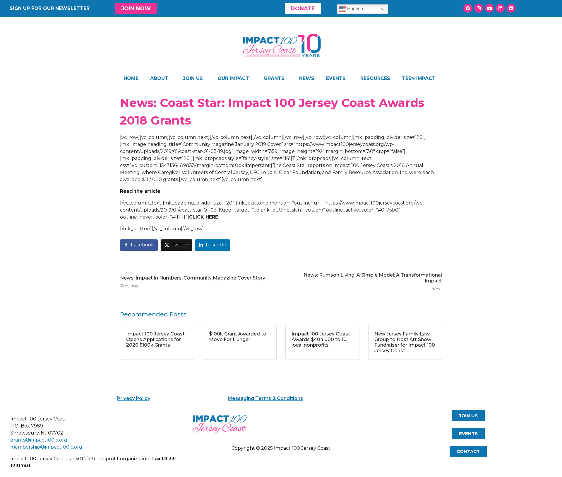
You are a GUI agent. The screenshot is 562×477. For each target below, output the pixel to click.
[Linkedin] (500, 8)
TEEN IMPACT (419, 78)
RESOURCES (375, 78)
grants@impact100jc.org (38, 440)
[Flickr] (511, 8)
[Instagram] (478, 8)
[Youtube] (489, 8)
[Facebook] (467, 8)
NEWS (306, 78)
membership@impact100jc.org (46, 447)
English (354, 8)
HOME (131, 78)
